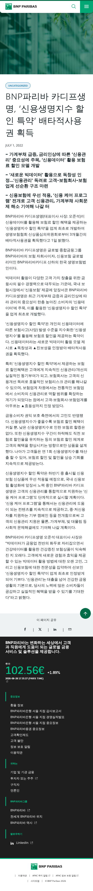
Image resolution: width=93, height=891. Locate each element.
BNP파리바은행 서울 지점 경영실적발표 (37, 717)
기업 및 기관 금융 (22, 772)
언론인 (14, 790)
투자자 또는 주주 (22, 778)
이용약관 (16, 752)
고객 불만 (16, 741)
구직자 (14, 784)
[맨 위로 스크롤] (85, 613)
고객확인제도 (19, 735)
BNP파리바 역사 (21, 823)
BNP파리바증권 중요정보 (27, 729)
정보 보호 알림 (20, 747)
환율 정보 (16, 705)
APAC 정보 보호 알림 (66, 875)
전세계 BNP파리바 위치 (26, 816)
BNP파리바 (18, 810)
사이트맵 (35, 880)
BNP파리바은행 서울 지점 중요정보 (34, 723)
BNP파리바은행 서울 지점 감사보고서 (35, 711)
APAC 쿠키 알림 (40, 875)
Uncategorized (18, 85)
